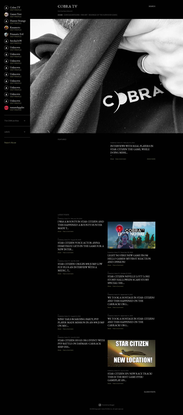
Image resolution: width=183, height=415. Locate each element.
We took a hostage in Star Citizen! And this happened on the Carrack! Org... (131, 301)
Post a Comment (120, 159)
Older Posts (149, 392)
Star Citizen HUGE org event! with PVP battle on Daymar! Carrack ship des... (81, 343)
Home (60, 15)
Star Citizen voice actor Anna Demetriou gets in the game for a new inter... (81, 246)
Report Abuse (10, 143)
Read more (151, 159)
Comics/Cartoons (72, 15)
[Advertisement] (106, 194)
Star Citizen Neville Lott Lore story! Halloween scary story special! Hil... (129, 280)
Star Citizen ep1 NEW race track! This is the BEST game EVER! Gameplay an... (130, 377)
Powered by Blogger (108, 405)
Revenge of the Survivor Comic (103, 15)
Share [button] (112, 159)
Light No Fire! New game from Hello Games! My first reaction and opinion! (129, 259)
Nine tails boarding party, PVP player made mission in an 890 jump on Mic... (81, 322)
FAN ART (84, 15)
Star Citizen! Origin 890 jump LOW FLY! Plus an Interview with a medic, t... (80, 267)
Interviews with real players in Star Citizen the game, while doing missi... (131, 149)
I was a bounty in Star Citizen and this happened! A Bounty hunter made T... (81, 225)
